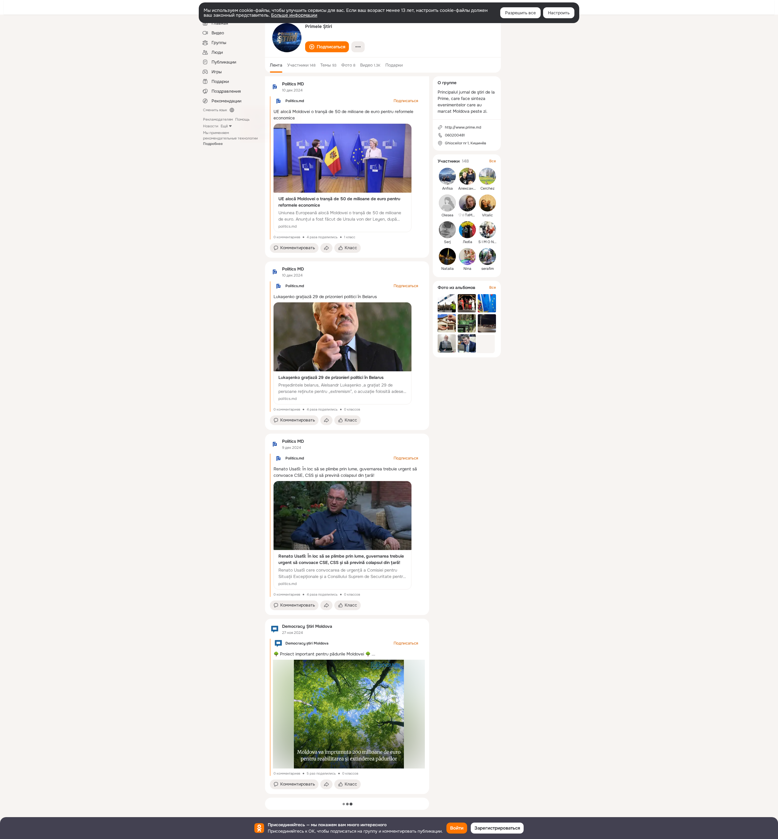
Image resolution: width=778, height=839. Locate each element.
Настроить (559, 12)
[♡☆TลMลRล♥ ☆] (467, 202)
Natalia (447, 268)
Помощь (242, 119)
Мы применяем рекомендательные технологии (230, 138)
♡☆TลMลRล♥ (469, 215)
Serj (447, 241)
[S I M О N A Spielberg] (487, 229)
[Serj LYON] (447, 229)
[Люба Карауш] (467, 229)
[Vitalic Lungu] (487, 202)
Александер (469, 188)
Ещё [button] (224, 126)
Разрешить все (520, 12)
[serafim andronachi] (487, 256)
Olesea (447, 215)
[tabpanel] (347, 435)
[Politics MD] (275, 87)
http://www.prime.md (463, 127)
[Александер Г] (467, 176)
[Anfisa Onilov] (447, 176)
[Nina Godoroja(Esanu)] (467, 256)
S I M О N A (487, 241)
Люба (467, 241)
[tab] (276, 65)
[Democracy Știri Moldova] (275, 629)
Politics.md (294, 100)
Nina (467, 268)
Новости (210, 126)
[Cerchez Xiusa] (487, 176)
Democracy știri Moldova (307, 643)
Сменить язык (215, 110)
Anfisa (447, 188)
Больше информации (294, 15)
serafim (487, 268)
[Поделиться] (326, 248)
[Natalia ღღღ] (447, 256)
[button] (327, 46)
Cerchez (487, 188)
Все (492, 161)
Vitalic (487, 215)
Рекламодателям (218, 119)
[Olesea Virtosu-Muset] (447, 202)
